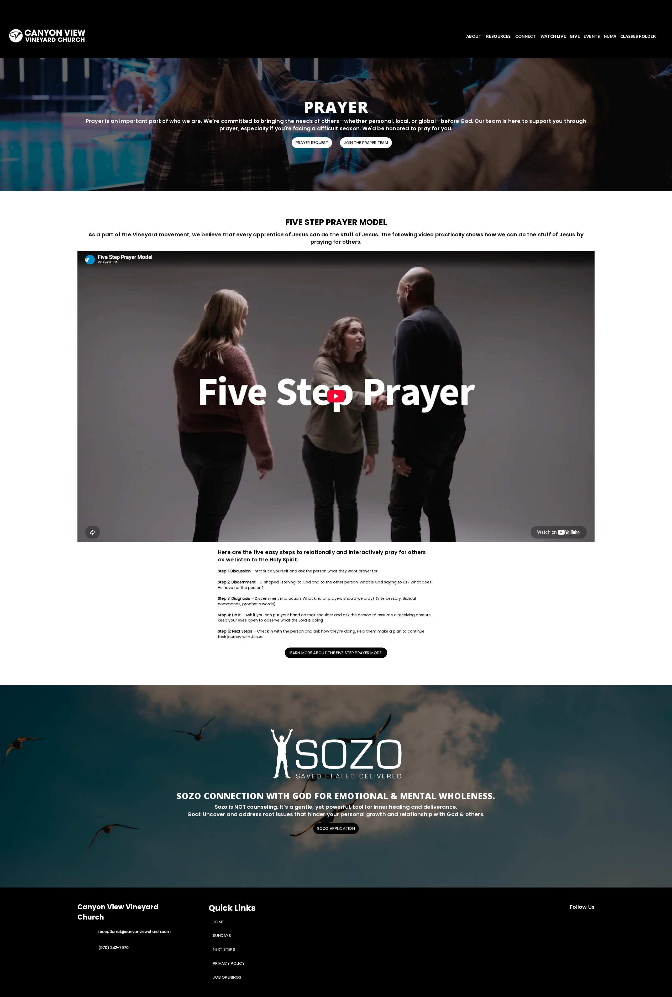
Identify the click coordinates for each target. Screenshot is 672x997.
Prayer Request (312, 142)
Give (575, 36)
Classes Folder (638, 36)
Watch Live (553, 36)
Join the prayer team (366, 142)
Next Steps (224, 949)
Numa (610, 36)
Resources (499, 36)
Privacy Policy (229, 963)
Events (592, 36)
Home (218, 922)
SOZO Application (336, 828)
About (474, 36)
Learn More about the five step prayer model (336, 652)
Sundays (222, 935)
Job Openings (227, 977)
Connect (526, 36)
